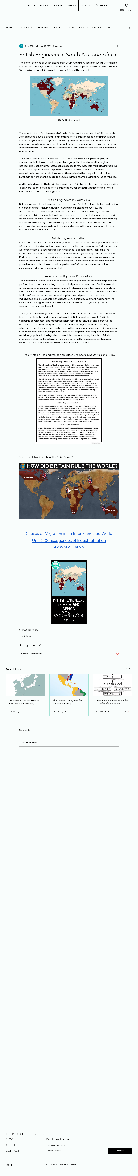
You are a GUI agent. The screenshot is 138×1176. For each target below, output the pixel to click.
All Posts (9, 27)
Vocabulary (43, 27)
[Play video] (69, 491)
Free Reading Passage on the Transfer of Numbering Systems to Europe (112, 702)
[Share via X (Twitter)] (27, 645)
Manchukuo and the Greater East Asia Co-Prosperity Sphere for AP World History (24, 702)
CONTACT (12, 1150)
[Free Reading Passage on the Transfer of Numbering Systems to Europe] (112, 685)
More (108, 27)
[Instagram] (126, 5)
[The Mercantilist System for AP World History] (69, 685)
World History (25, 636)
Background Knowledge (90, 27)
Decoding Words (25, 27)
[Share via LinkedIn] (33, 645)
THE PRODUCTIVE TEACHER (25, 1134)
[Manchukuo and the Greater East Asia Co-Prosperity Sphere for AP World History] (25, 685)
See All (129, 669)
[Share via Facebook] (20, 645)
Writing (71, 27)
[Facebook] (11, 1165)
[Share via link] (40, 645)
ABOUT (10, 1145)
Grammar (58, 27)
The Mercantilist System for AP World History (67, 702)
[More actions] (117, 46)
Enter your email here (55, 1145)
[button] (129, 28)
